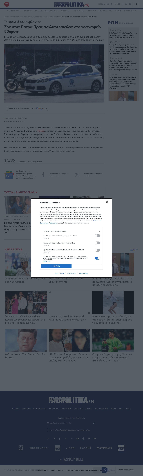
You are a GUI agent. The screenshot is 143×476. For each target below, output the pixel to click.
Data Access (71, 273)
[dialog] (71, 238)
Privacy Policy (83, 273)
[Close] (108, 203)
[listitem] (71, 231)
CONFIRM (56, 266)
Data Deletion (59, 273)
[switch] (97, 235)
